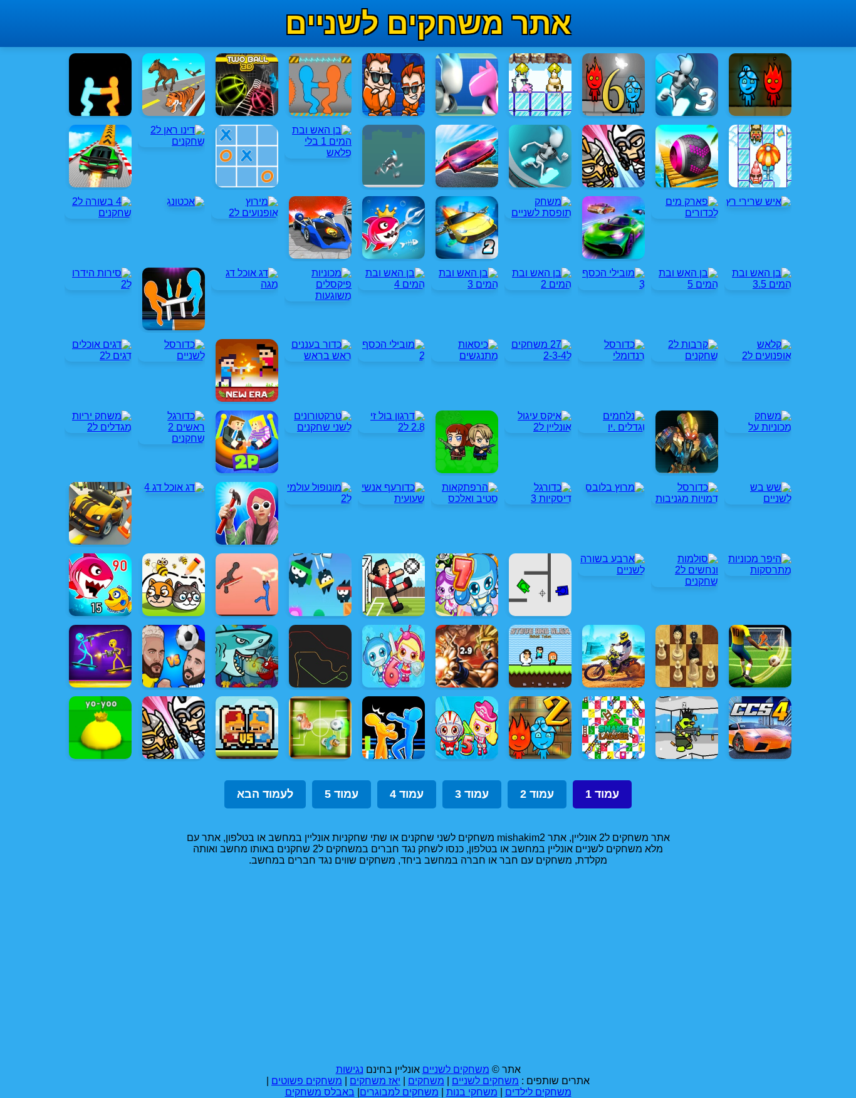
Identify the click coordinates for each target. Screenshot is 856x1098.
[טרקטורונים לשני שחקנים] (318, 427)
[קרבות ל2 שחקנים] (684, 355)
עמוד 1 (602, 794)
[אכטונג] (186, 201)
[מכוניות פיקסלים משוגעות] (318, 295)
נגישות (349, 1069)
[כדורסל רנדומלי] (611, 355)
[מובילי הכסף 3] (611, 284)
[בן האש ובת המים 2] (538, 284)
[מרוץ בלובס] (615, 487)
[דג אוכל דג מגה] (244, 284)
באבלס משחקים (320, 1092)
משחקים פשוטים (306, 1080)
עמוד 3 (472, 794)
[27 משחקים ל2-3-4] (538, 355)
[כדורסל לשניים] (171, 355)
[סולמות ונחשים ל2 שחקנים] (684, 581)
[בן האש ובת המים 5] (684, 284)
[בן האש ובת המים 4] (391, 284)
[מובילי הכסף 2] (391, 355)
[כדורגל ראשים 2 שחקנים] (171, 438)
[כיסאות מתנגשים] (464, 355)
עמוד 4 (407, 794)
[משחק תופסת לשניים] (538, 212)
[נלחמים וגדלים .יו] (611, 427)
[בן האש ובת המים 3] (464, 284)
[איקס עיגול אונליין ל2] (538, 427)
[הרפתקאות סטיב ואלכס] (464, 498)
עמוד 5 (341, 794)
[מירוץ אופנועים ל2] (244, 212)
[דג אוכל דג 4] (174, 487)
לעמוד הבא (265, 794)
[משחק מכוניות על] (757, 427)
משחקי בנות (472, 1092)
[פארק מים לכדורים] (684, 212)
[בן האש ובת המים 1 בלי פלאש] (318, 152)
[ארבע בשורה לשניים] (611, 570)
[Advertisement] (428, 965)
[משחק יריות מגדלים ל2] (98, 427)
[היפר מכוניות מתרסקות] (757, 570)
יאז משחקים (375, 1080)
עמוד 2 (537, 794)
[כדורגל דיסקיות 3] (538, 498)
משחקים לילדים (538, 1092)
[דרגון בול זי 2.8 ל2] (391, 427)
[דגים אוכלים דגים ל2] (98, 355)
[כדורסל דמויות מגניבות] (684, 498)
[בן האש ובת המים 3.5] (757, 284)
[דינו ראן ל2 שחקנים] (171, 141)
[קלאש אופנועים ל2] (757, 355)
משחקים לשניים (455, 1069)
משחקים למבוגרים (399, 1092)
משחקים (426, 1080)
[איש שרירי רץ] (758, 201)
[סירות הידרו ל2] (98, 284)
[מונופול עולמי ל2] (318, 498)
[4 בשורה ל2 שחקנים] (98, 212)
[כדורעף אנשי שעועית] (391, 498)
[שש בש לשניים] (757, 498)
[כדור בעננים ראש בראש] (318, 355)
